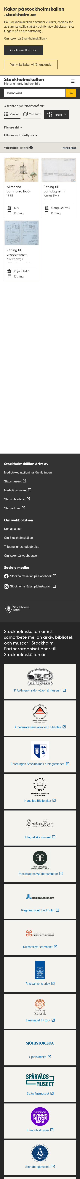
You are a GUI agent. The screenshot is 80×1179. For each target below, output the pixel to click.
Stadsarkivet (12, 508)
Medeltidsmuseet (15, 490)
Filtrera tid (11, 127)
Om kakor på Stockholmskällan (24, 38)
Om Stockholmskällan (18, 537)
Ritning (24, 147)
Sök (71, 93)
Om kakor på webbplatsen (21, 555)
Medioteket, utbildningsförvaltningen (28, 472)
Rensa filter (69, 147)
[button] (13, 127)
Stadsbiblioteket (14, 499)
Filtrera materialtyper (19, 135)
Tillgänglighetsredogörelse (21, 546)
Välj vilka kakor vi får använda (31, 64)
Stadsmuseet (12, 481)
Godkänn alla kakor (23, 50)
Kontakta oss (12, 528)
